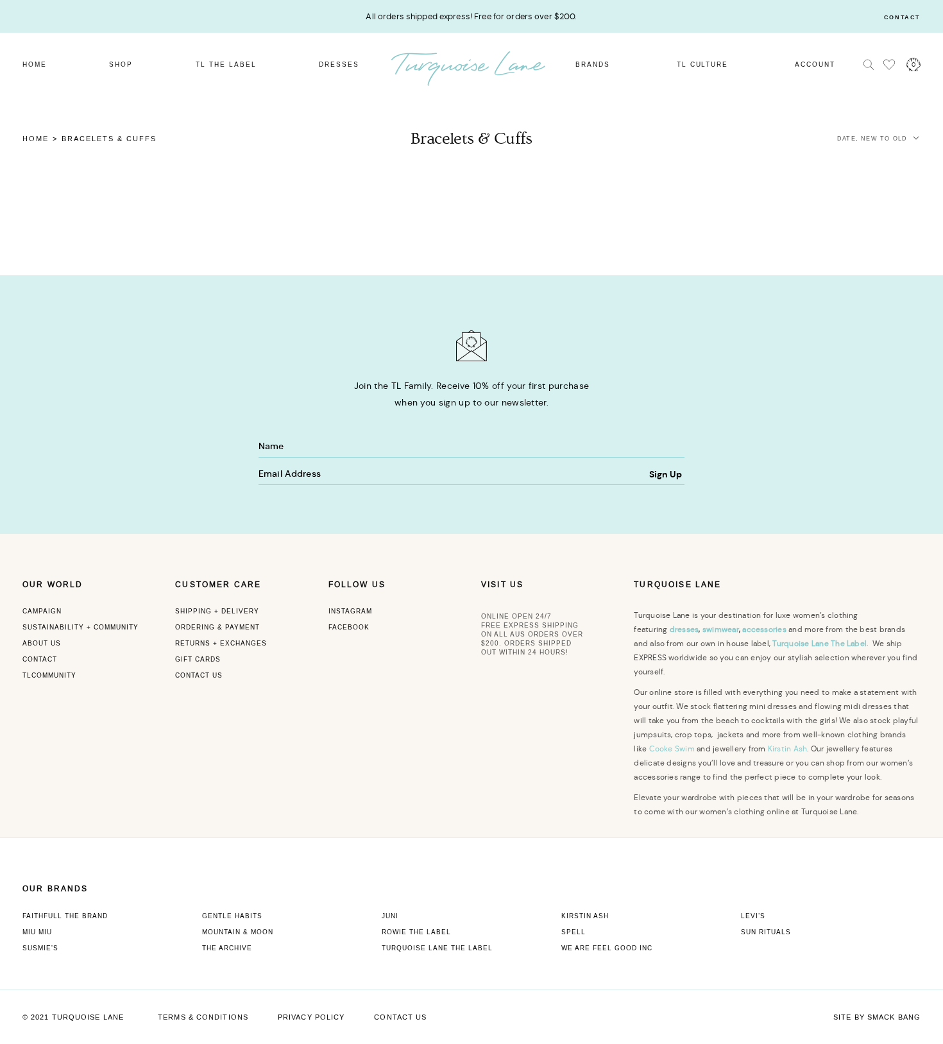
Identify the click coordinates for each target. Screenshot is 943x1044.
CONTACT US (199, 675)
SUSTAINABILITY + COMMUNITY (80, 627)
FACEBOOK (349, 627)
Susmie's (40, 948)
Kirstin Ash (788, 748)
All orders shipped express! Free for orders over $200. (471, 16)
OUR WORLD (52, 584)
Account (815, 64)
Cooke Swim (672, 748)
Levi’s (753, 916)
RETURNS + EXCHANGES (221, 643)
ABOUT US (41, 643)
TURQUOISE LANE (677, 584)
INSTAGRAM (350, 611)
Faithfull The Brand (65, 916)
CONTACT (39, 659)
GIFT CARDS (198, 659)
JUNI (390, 916)
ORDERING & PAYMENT (217, 627)
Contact (902, 17)
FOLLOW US (357, 584)
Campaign (42, 611)
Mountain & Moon (237, 932)
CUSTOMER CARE (218, 584)
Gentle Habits (232, 916)
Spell (573, 932)
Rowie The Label (416, 932)
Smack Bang (894, 1017)
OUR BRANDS (55, 889)
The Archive (227, 948)
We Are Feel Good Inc (606, 948)
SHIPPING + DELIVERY (217, 611)
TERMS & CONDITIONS (203, 1017)
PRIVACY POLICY (311, 1017)
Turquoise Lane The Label (437, 948)
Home (35, 139)
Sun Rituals (766, 932)
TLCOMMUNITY (49, 675)
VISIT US (502, 584)
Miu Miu (37, 932)
